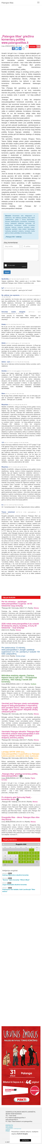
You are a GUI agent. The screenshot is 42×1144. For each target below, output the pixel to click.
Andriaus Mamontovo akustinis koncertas (15, 875)
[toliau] (38, 844)
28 (26, 862)
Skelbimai (9, 1127)
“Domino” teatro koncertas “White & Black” (16, 880)
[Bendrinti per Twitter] (16, 48)
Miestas (36, 608)
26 (15, 862)
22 (31, 859)
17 (5, 859)
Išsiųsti (7, 272)
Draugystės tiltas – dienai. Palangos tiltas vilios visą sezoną (20, 818)
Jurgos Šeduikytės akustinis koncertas (14, 885)
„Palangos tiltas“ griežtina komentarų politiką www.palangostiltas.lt (19, 774)
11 (10, 856)
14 (26, 856)
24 (5, 862)
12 (15, 856)
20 (21, 859)
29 (31, 862)
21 (26, 859)
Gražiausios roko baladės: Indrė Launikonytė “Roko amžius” (18, 890)
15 (31, 856)
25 (10, 862)
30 (37, 862)
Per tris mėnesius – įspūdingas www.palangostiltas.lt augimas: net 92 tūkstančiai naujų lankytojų (17, 603)
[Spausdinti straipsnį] (23, 48)
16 (37, 856)
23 (37, 859)
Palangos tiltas (7, 2)
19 (15, 859)
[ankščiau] (3, 844)
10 (5, 856)
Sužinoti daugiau (22, 1134)
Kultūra (36, 758)
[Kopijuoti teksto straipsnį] (26, 46)
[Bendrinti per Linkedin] (20, 48)
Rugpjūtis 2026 (21, 844)
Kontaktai (9, 1125)
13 (21, 856)
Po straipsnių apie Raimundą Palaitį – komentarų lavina (17, 798)
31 (5, 865)
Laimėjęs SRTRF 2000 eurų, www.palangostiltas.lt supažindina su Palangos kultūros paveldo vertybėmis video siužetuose (20, 753)
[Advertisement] (21, 19)
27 (21, 862)
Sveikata (33, 684)
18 (10, 859)
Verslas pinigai (20, 656)
